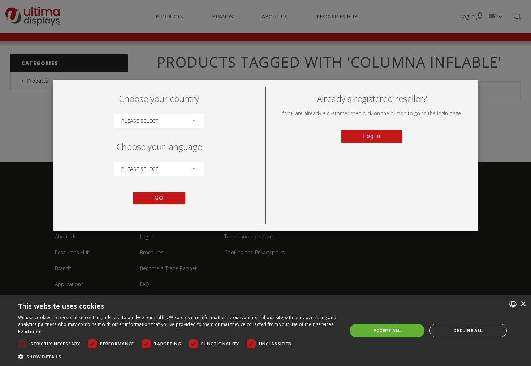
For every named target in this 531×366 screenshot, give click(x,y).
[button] (177, 356)
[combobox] (159, 121)
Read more (30, 331)
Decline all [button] (468, 330)
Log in (371, 136)
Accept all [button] (387, 330)
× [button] (523, 304)
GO (159, 198)
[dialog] (265, 330)
